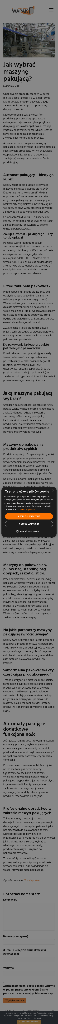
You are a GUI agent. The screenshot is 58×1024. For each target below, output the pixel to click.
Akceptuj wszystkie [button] (29, 516)
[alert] (29, 512)
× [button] (53, 490)
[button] (29, 531)
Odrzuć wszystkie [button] (29, 524)
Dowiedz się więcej (26, 509)
